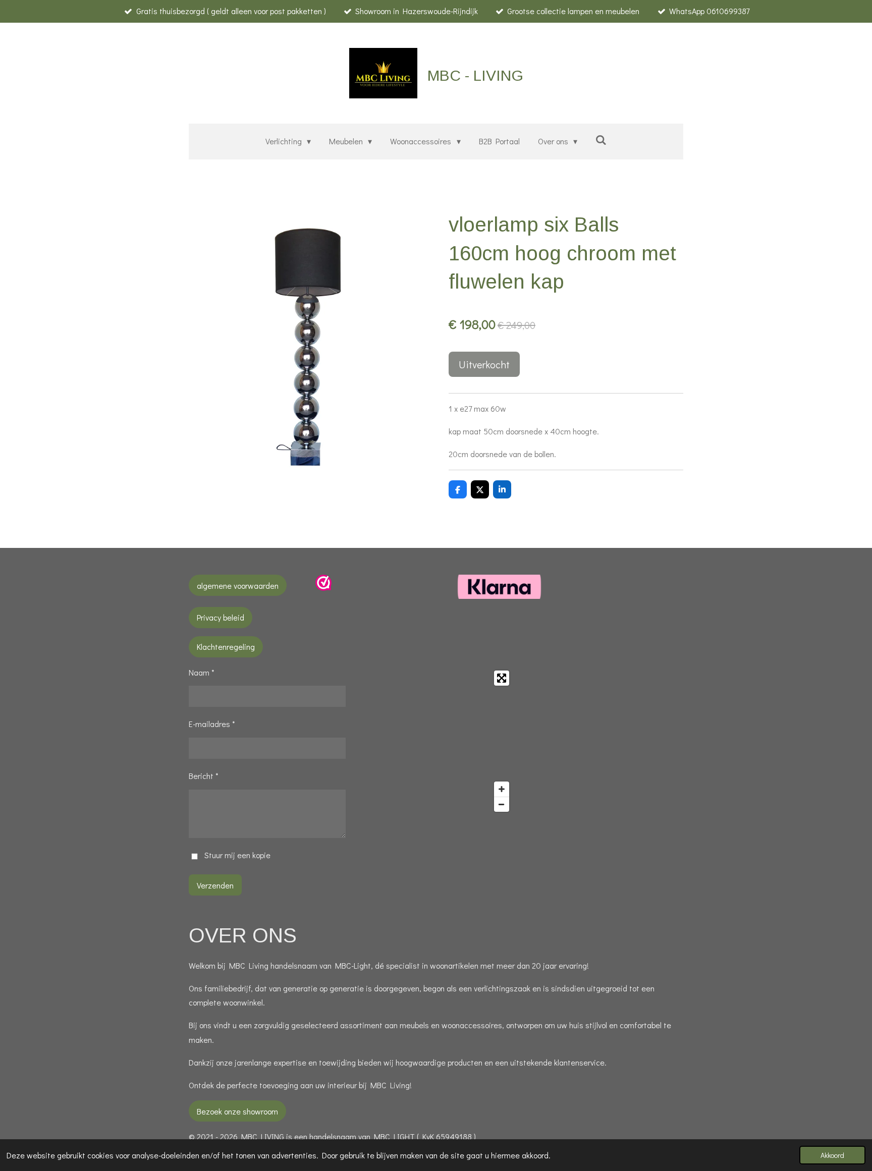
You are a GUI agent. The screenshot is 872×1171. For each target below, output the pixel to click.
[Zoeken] (601, 139)
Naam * (201, 672)
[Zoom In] (501, 789)
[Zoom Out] (501, 804)
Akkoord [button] (832, 1155)
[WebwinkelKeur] (323, 587)
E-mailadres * (212, 723)
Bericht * (204, 775)
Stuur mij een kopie (237, 855)
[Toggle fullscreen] (501, 678)
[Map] (436, 741)
